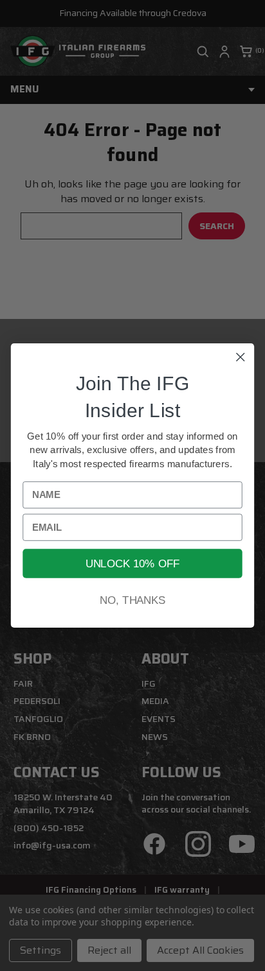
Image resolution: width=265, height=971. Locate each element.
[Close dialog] (240, 357)
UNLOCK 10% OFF (132, 563)
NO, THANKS (132, 600)
